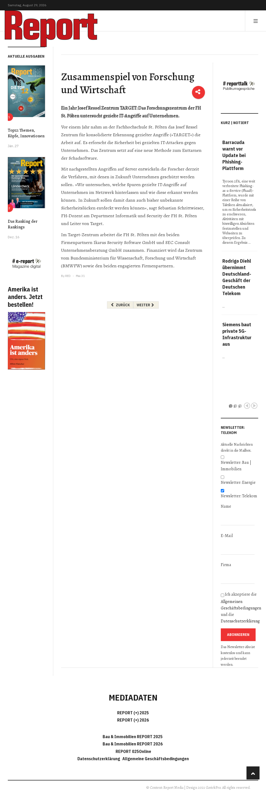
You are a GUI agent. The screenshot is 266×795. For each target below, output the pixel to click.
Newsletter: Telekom (239, 496)
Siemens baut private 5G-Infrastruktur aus (236, 334)
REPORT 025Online (133, 751)
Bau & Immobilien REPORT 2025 (133, 736)
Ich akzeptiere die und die (239, 608)
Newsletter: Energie (238, 482)
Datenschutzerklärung (240, 621)
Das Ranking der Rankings (22, 224)
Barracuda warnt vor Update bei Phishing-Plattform (234, 155)
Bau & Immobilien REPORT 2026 (133, 743)
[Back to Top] (253, 772)
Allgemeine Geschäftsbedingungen (155, 758)
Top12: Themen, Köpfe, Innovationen (26, 133)
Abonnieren (238, 634)
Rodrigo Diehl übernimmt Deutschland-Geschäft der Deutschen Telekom (236, 277)
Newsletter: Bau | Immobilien (236, 466)
